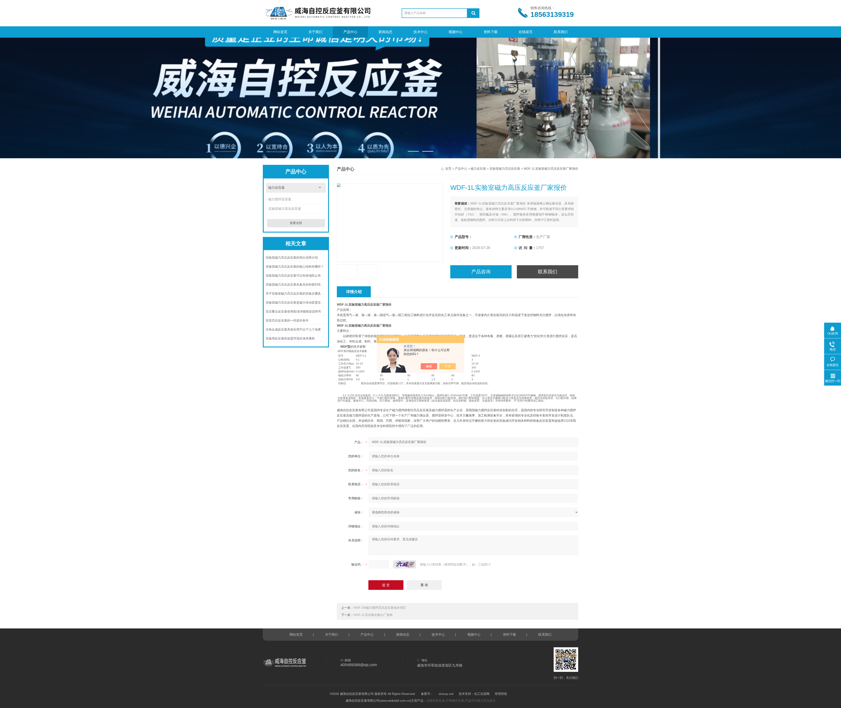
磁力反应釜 (276, 187)
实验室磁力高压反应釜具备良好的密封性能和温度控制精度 (296, 284)
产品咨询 (481, 271)
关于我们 (315, 32)
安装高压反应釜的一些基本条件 (287, 320)
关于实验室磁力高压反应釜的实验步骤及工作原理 (296, 293)
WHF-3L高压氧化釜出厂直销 (372, 615)
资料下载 (491, 32)
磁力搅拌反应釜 (279, 199)
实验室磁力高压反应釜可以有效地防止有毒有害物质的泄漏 (296, 275)
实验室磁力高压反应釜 (284, 208)
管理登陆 (501, 694)
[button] (413, 151)
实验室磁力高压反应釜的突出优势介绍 (292, 257)
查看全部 (296, 223)
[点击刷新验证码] (404, 564)
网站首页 (280, 32)
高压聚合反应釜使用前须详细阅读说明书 (293, 311)
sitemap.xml (446, 694)
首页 (448, 168)
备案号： (427, 694)
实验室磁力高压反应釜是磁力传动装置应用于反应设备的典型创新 (296, 302)
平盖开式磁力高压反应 (480, 700)
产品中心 (350, 32)
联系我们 (561, 32)
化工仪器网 (481, 694)
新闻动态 (385, 32)
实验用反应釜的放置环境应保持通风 (290, 338)
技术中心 (420, 32)
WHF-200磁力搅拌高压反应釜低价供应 (379, 607)
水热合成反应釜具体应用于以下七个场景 (293, 329)
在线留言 (526, 32)
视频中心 (456, 32)
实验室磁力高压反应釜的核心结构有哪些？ (295, 266)
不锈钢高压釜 (455, 700)
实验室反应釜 (435, 700)
